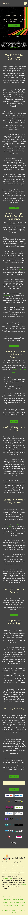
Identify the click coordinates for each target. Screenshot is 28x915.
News (16, 897)
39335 (24, 884)
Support (14, 614)
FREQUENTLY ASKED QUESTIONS (14, 782)
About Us (11, 897)
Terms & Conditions (19, 902)
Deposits (22, 897)
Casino (16, 905)
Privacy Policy (14, 776)
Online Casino (14, 207)
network (15, 45)
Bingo (22, 905)
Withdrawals (7, 899)
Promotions (14, 345)
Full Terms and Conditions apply (14, 47)
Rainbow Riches (14, 369)
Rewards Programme (18, 899)
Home (5, 897)
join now (14, 789)
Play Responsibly (8, 902)
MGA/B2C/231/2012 (7, 878)
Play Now (14, 25)
